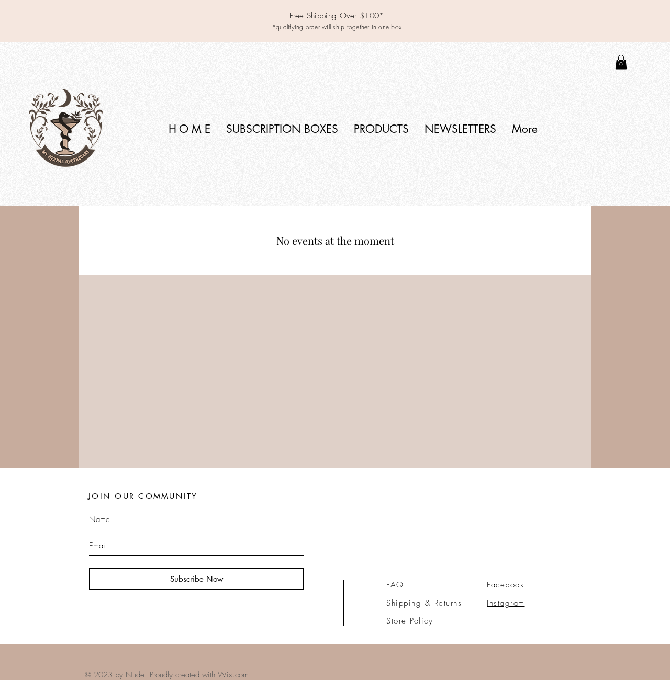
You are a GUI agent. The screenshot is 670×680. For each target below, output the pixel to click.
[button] (282, 128)
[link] (621, 62)
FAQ (395, 585)
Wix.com (233, 675)
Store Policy (409, 621)
